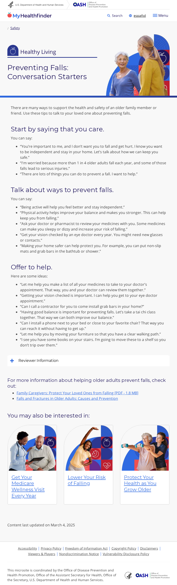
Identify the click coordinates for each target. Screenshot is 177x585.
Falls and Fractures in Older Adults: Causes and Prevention (67, 398)
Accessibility (27, 548)
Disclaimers (149, 548)
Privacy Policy (51, 548)
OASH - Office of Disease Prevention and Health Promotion (153, 575)
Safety (15, 28)
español (140, 15)
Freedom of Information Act (86, 548)
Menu (163, 15)
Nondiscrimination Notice (79, 554)
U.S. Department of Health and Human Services (38, 4)
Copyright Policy (124, 548)
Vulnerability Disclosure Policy (126, 554)
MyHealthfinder (29, 15)
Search (118, 15)
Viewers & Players (41, 554)
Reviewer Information (38, 360)
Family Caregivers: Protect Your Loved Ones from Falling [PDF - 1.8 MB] (77, 392)
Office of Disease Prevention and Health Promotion (90, 4)
